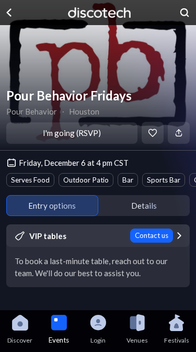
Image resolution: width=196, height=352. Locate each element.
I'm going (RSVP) (72, 133)
